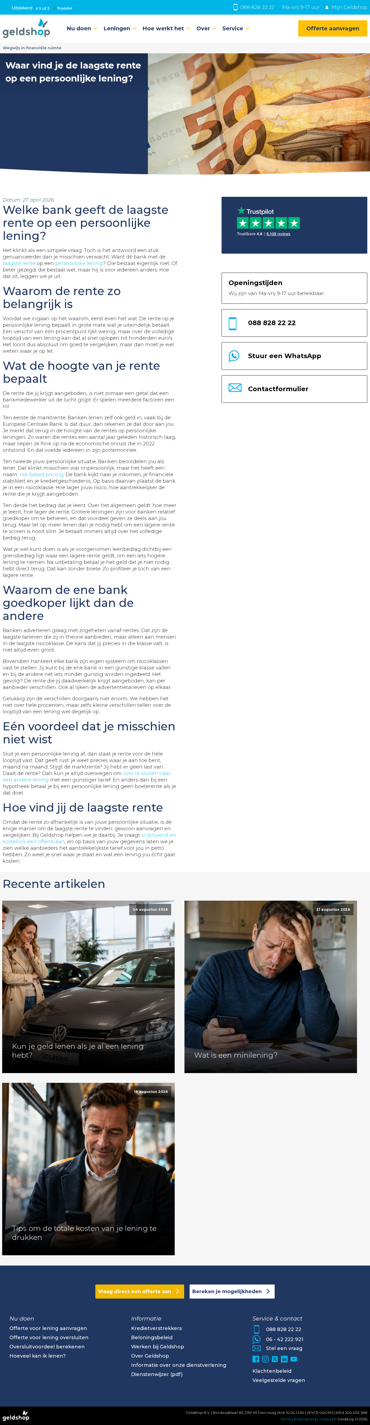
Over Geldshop (150, 1356)
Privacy (287, 1419)
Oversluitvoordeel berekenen (47, 1347)
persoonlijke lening (79, 263)
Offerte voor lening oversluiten (49, 1338)
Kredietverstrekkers (156, 1328)
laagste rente (19, 263)
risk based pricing (41, 475)
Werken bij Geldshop (157, 1347)
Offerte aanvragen (332, 28)
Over (203, 28)
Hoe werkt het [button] (163, 28)
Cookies (324, 1419)
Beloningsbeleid (152, 1338)
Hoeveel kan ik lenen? (37, 1356)
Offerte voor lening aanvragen (48, 1328)
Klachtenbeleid (271, 1371)
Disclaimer (305, 1419)
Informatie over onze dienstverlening (178, 1365)
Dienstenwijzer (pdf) (157, 1374)
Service (232, 28)
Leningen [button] (116, 28)
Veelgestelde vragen (278, 1380)
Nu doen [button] (79, 28)
